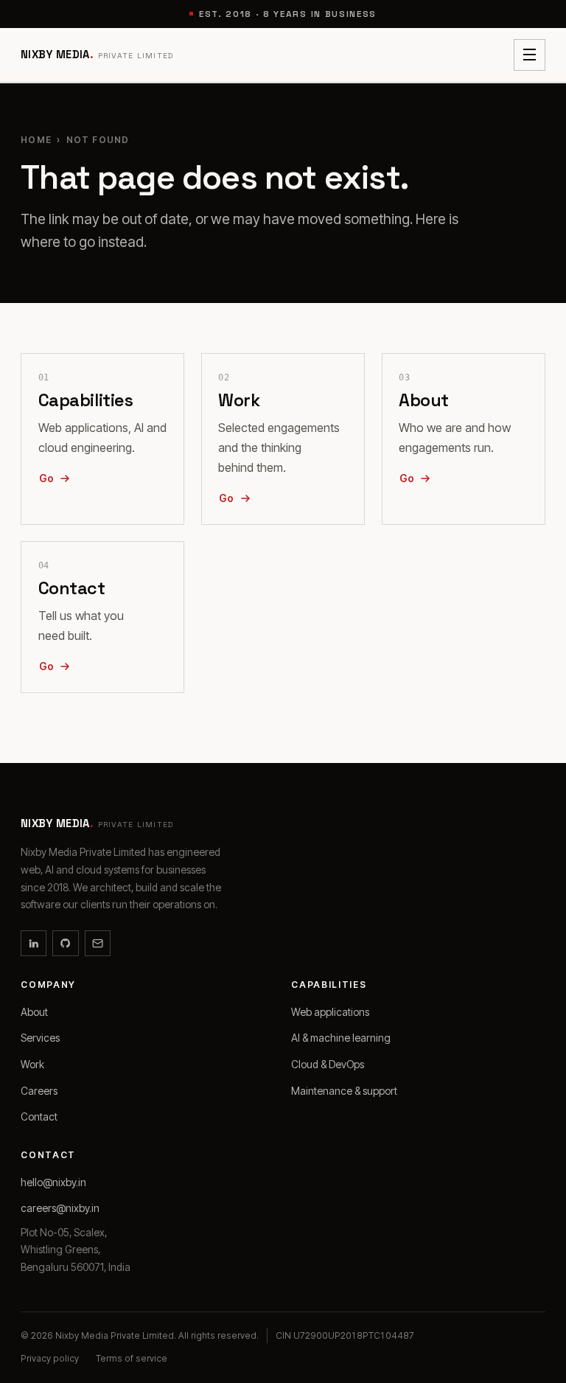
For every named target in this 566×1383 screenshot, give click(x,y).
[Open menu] (529, 55)
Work (32, 1064)
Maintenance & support (344, 1091)
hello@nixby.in (53, 1182)
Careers (39, 1091)
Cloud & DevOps (327, 1064)
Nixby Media (97, 54)
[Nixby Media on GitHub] (65, 943)
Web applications (330, 1012)
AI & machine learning (341, 1038)
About (34, 1012)
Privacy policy (50, 1358)
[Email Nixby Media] (98, 943)
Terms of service (131, 1358)
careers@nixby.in (60, 1208)
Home (36, 139)
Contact (39, 1117)
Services (40, 1038)
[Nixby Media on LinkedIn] (33, 943)
